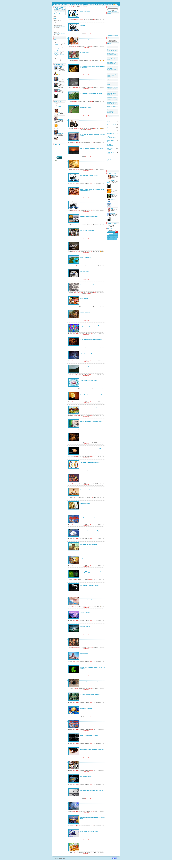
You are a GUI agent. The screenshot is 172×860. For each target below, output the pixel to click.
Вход (74, 4)
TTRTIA (108, 121)
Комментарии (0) (86, 88)
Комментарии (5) (86, 197)
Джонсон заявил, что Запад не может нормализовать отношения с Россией (112, 63)
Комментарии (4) (86, 115)
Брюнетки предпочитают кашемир (111, 137)
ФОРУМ (80, 4)
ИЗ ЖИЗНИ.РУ (111, 226)
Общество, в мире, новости (59, 54)
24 (117, 237)
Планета (91, 87)
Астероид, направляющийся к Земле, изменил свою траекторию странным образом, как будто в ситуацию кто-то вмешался (112, 75)
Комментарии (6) (86, 252)
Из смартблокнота (110, 156)
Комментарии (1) (86, 170)
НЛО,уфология (56, 53)
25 (107, 238)
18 (107, 237)
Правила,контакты (90, 4)
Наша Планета (108, 4)
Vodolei (90, 60)
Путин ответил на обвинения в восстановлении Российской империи (112, 83)
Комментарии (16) (86, 771)
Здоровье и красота (57, 46)
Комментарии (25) (88, 716)
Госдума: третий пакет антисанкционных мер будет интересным (112, 54)
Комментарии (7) (88, 33)
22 (114, 237)
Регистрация (66, 4)
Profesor (94, 19)
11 (107, 236)
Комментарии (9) (86, 757)
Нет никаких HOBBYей (111, 124)
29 (114, 238)
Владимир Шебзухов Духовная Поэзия (111, 160)
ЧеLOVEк (92, 142)
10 (117, 234)
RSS (115, 4)
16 (115, 236)
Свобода (91, 210)
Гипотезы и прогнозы (58, 43)
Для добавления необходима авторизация (113, 35)
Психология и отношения (59, 56)
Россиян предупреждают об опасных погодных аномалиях (112, 46)
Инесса (91, 169)
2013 (71, 6)
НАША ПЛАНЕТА (111, 224)
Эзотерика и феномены (58, 61)
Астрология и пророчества (59, 41)
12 (109, 236)
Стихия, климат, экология (58, 57)
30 (115, 238)
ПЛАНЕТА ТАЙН (111, 225)
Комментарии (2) (88, 20)
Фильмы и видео (57, 59)
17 (117, 236)
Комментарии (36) (86, 47)
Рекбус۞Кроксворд (110, 133)
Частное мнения (57, 60)
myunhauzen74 (90, 579)
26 (109, 238)
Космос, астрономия (58, 49)
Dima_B (90, 388)
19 (109, 237)
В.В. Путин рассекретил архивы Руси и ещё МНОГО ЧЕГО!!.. (111, 167)
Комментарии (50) (86, 334)
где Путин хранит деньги (111, 106)
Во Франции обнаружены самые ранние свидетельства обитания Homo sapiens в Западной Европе (112, 93)
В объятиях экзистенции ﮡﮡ (110, 145)
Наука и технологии (57, 51)
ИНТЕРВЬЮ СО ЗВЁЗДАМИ (110, 149)
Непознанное (56, 52)
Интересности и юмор (58, 47)
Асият (90, 838)
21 (112, 237)
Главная (58, 4)
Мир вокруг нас (57, 50)
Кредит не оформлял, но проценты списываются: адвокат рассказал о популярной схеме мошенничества (111, 111)
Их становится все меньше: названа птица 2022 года (112, 103)
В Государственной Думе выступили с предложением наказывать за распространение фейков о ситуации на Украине (112, 69)
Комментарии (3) (86, 61)
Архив (99, 4)
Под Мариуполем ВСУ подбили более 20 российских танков (112, 79)
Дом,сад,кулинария (57, 44)
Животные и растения (58, 45)
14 (112, 236)
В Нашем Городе (110, 127)
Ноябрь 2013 (112, 230)
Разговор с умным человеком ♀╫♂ (110, 153)
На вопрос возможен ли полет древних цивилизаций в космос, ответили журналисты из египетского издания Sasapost (112, 98)
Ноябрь (74, 6)
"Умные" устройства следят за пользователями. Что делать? (112, 50)
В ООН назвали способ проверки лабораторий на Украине (111, 59)
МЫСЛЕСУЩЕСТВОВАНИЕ (112, 118)
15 (114, 236)
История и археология (58, 48)
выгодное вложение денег (112, 11)
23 (115, 237)
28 (112, 238)
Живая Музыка (110, 130)
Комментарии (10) (86, 552)
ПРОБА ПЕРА (109, 163)
